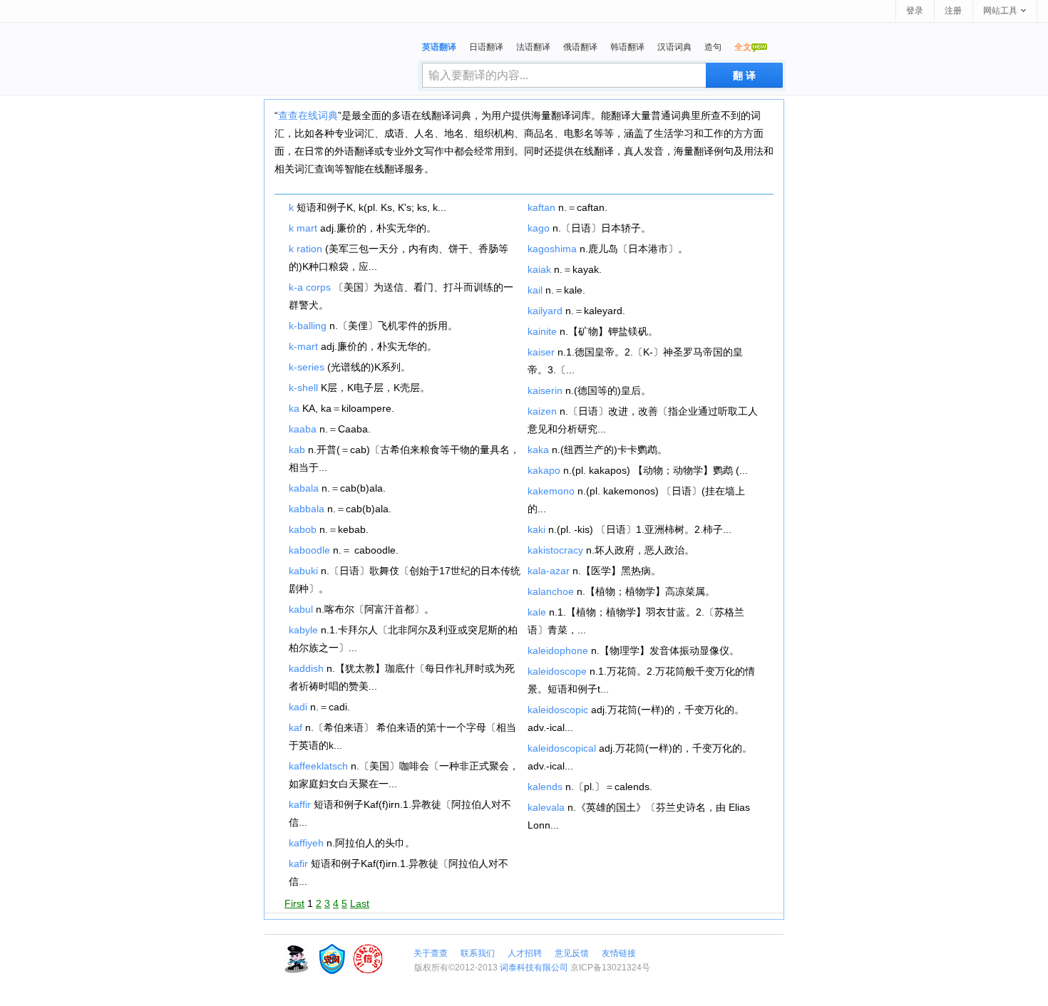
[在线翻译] (341, 66)
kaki (536, 529)
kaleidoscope (557, 671)
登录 (914, 11)
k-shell (303, 387)
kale (537, 612)
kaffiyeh (306, 843)
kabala (304, 488)
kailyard (545, 310)
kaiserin (545, 390)
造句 (712, 47)
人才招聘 (525, 953)
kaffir (300, 804)
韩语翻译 (627, 47)
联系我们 (478, 953)
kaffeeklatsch (318, 766)
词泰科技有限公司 (534, 968)
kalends (545, 786)
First (294, 903)
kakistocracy (555, 550)
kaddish (306, 668)
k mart (303, 228)
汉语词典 (674, 47)
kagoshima (552, 248)
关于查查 (430, 953)
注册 (953, 11)
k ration (305, 248)
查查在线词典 (308, 115)
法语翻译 (533, 47)
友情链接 (619, 953)
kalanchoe (551, 591)
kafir (298, 863)
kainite (542, 331)
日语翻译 (486, 47)
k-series (306, 367)
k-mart (303, 346)
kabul (301, 609)
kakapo (544, 470)
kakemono (551, 491)
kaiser (541, 352)
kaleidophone (558, 650)
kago (539, 228)
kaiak (539, 269)
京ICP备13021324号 (610, 968)
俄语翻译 (580, 47)
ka (294, 408)
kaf (295, 727)
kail (535, 290)
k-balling (308, 325)
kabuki (303, 570)
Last (359, 903)
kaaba (303, 429)
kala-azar (549, 570)
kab (297, 449)
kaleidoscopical (562, 748)
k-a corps (310, 287)
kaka (538, 449)
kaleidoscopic (558, 709)
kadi (298, 706)
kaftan (541, 207)
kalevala (546, 807)
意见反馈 (572, 953)
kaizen (542, 411)
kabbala (306, 508)
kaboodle (309, 550)
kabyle (303, 630)
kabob (303, 529)
